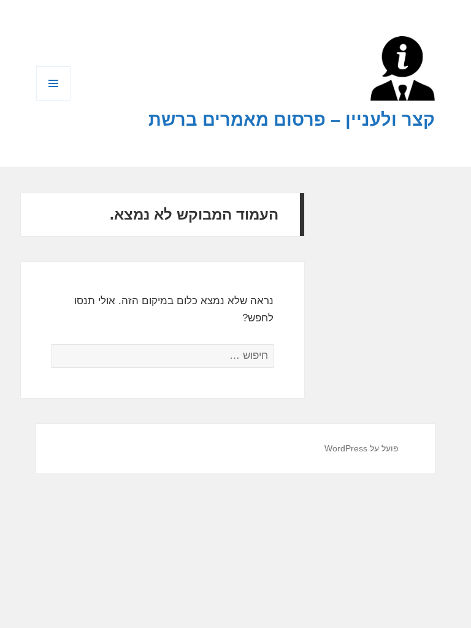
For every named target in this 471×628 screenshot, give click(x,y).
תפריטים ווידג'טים (53, 100)
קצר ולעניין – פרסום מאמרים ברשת (291, 119)
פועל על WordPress (361, 448)
